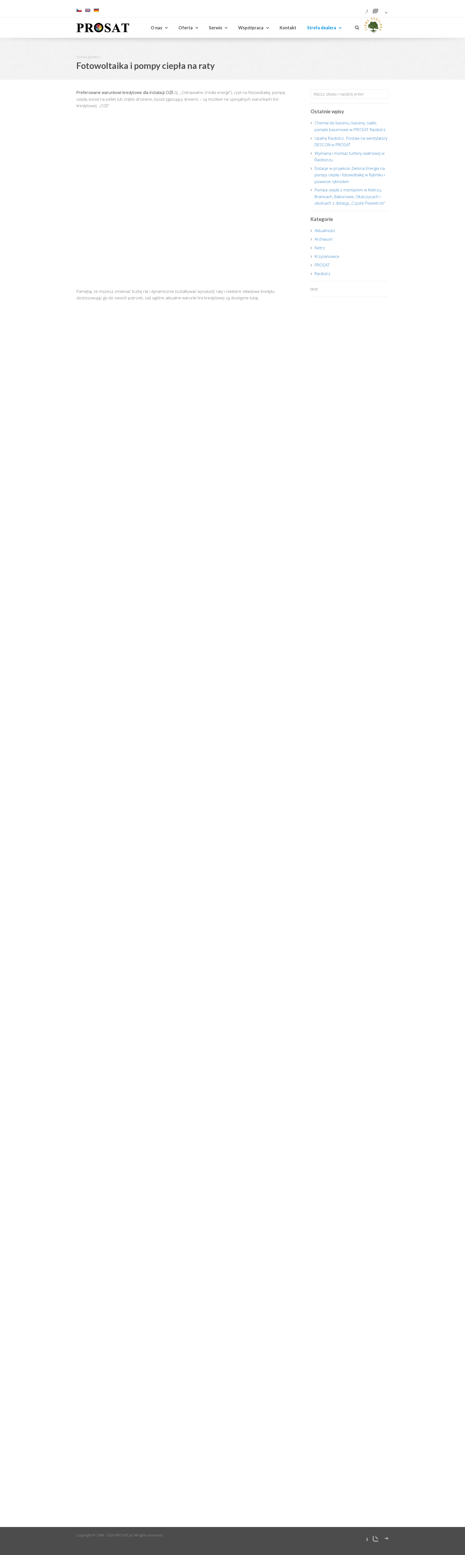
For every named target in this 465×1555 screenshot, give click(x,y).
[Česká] (79, 11)
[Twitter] (384, 9)
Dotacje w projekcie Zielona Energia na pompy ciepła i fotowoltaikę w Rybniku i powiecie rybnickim (350, 175)
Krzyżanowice (327, 256)
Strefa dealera (321, 27)
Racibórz (322, 273)
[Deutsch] (96, 11)
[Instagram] (374, 9)
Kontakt (288, 27)
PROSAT (322, 265)
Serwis (215, 27)
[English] (87, 11)
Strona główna (87, 56)
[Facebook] (363, 9)
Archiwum (324, 239)
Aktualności (325, 230)
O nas (156, 27)
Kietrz (320, 247)
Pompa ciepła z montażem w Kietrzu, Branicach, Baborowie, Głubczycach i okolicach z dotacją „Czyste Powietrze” (350, 196)
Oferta (185, 27)
